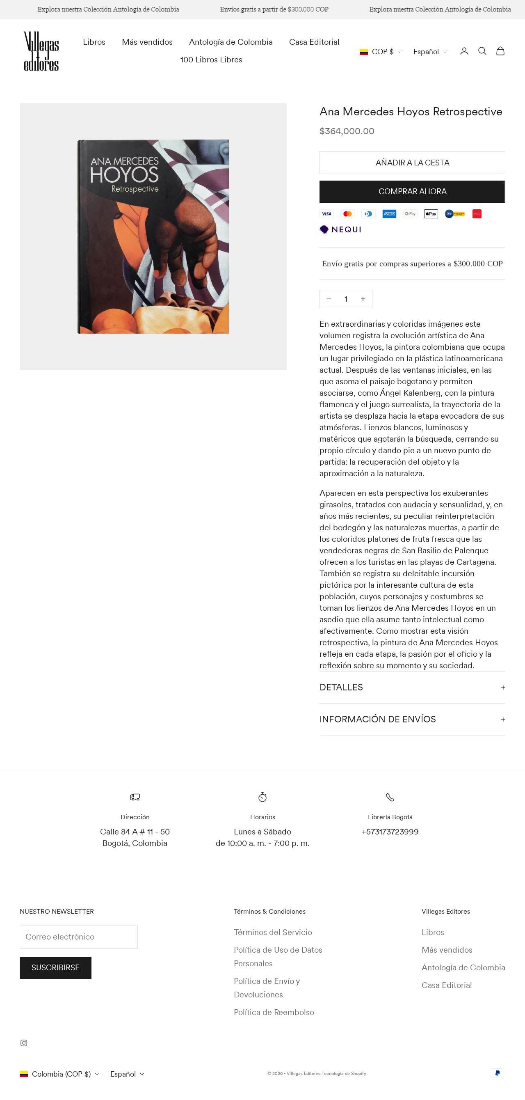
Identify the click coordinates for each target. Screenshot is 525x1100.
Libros (94, 42)
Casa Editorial (314, 42)
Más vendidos (147, 42)
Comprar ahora (413, 191)
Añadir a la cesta (413, 162)
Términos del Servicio (273, 932)
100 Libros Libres (211, 59)
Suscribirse (56, 967)
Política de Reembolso (274, 1012)
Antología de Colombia (231, 42)
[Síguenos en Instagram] (24, 1043)
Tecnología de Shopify (344, 1073)
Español (426, 51)
